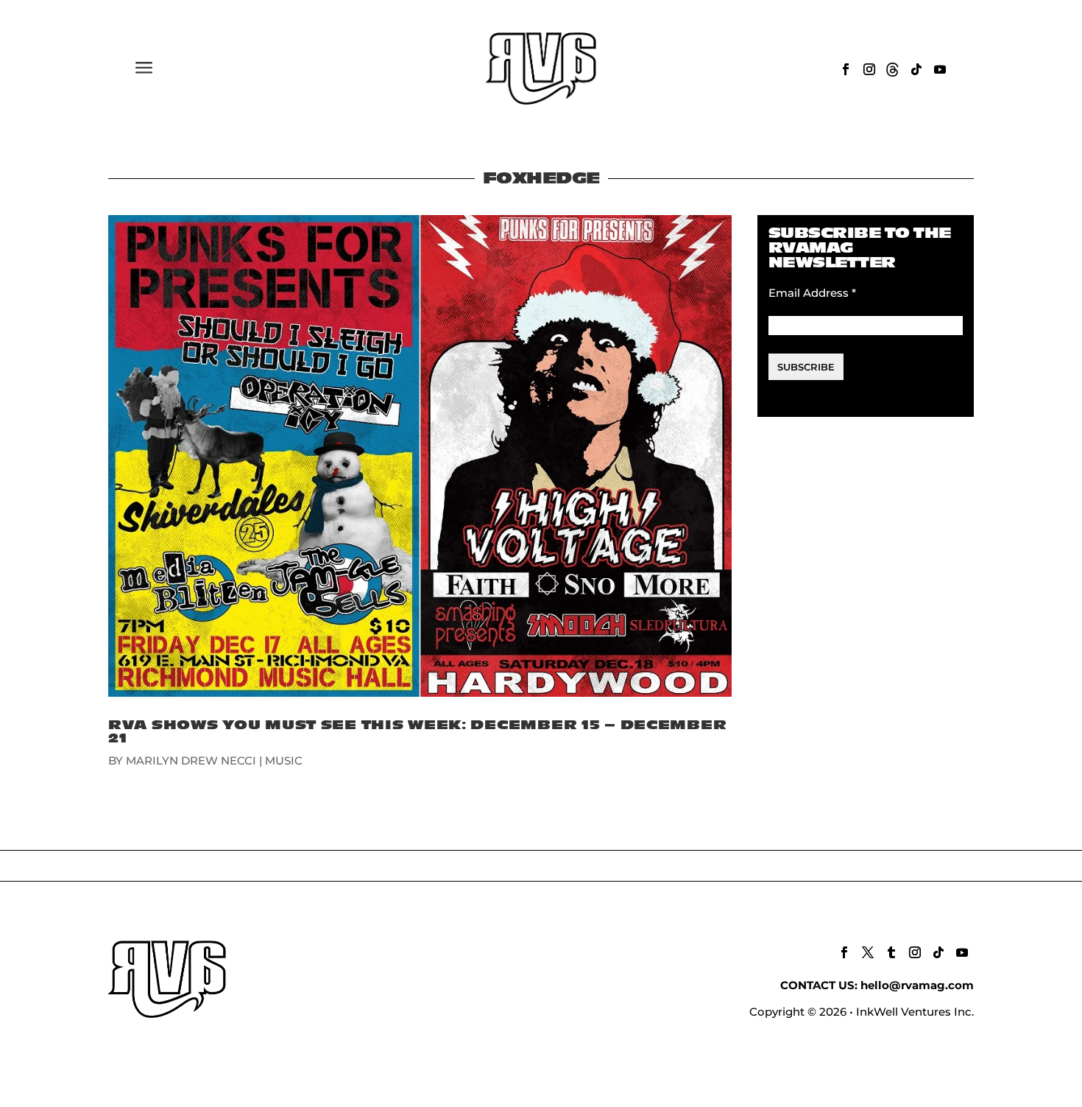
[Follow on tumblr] (891, 952)
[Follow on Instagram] (869, 69)
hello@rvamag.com (917, 985)
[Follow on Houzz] (893, 69)
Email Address (812, 293)
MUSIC (284, 760)
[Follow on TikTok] (916, 69)
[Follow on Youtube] (940, 69)
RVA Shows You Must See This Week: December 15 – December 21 (417, 731)
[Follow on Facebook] (846, 69)
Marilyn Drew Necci (191, 760)
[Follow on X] (868, 952)
